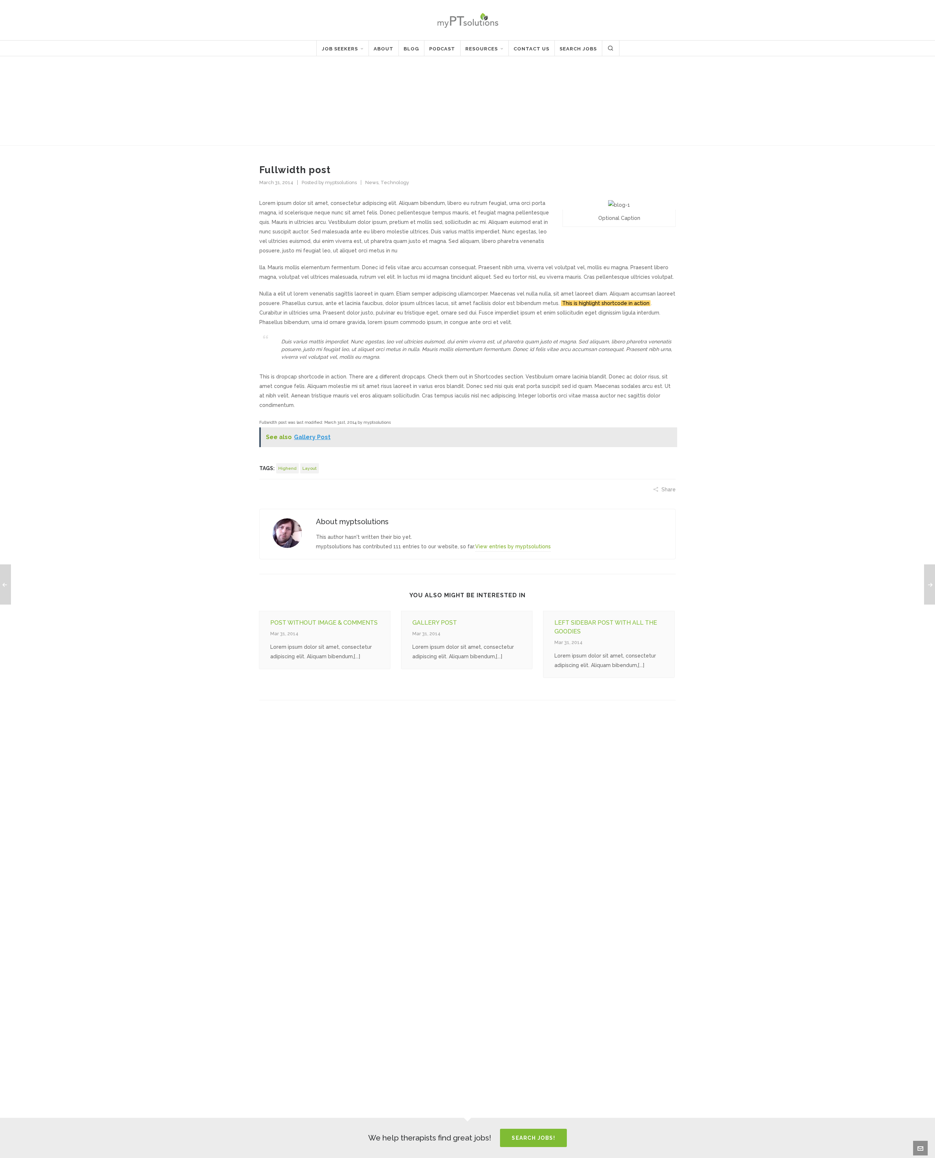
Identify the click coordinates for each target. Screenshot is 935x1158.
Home (610, 101)
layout (309, 468)
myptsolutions (341, 182)
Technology (395, 182)
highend (287, 468)
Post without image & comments (324, 622)
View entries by (513, 546)
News (630, 101)
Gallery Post (434, 622)
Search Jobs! (533, 1138)
